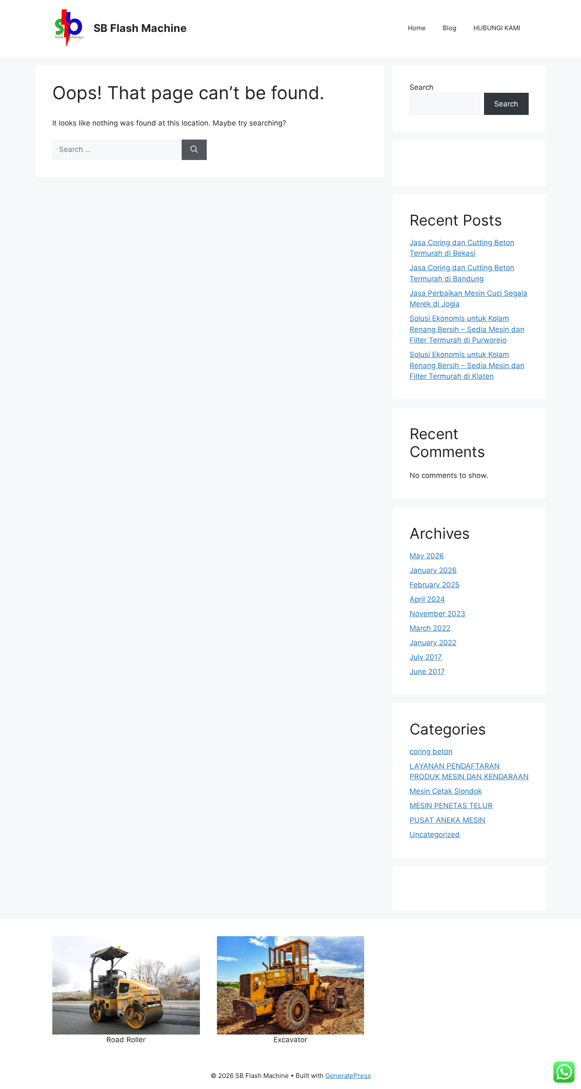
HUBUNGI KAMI (496, 28)
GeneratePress (348, 1076)
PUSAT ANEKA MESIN (447, 820)
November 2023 (437, 613)
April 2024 (427, 599)
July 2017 (426, 657)
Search (421, 87)
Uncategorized (435, 834)
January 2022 (433, 642)
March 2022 (430, 628)
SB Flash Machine (140, 28)
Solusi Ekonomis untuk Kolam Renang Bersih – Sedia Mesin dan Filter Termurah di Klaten (467, 365)
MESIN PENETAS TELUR (451, 805)
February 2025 (434, 584)
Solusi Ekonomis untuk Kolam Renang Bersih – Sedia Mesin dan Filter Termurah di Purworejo (467, 329)
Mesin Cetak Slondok (446, 791)
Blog (449, 28)
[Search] (194, 150)
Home (417, 28)
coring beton (431, 751)
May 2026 (427, 556)
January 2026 (433, 570)
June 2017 (427, 671)
